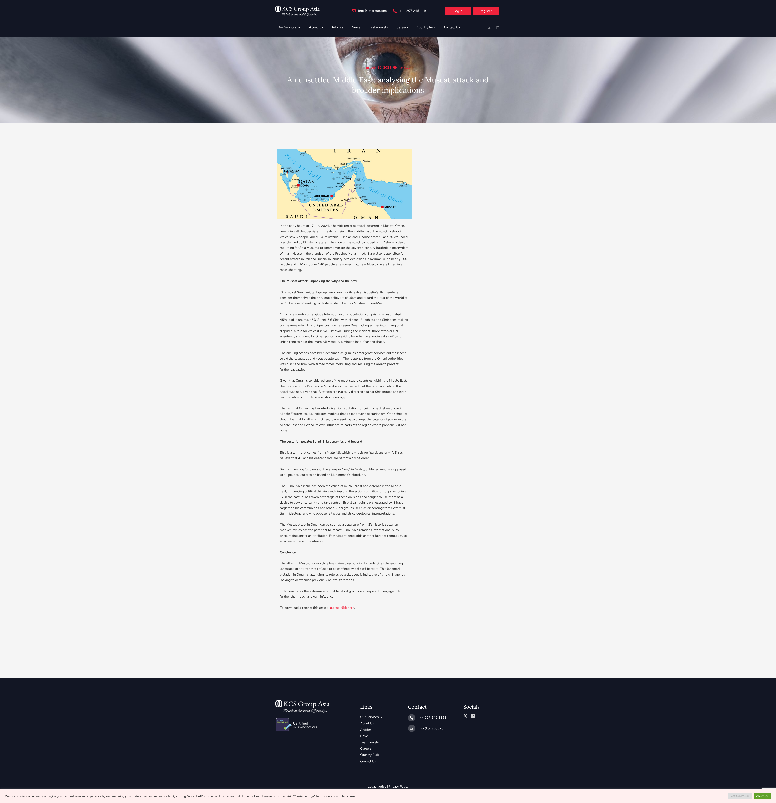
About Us (316, 27)
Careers (402, 27)
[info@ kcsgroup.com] (354, 11)
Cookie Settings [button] (740, 796)
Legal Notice (377, 786)
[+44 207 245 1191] (395, 11)
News (356, 27)
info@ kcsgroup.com (372, 10)
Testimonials (378, 27)
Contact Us (452, 27)
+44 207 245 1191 (413, 10)
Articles (337, 27)
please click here (342, 607)
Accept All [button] (762, 796)
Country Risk (426, 27)
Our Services (287, 27)
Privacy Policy (398, 786)
